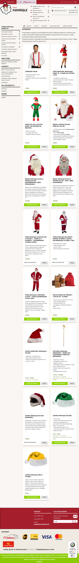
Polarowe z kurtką (7, 32)
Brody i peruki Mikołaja (8, 70)
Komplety (4, 88)
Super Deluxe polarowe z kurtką (8, 39)
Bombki (3, 97)
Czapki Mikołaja (5, 76)
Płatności (44, 26)
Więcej (44, 92)
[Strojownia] (26, 2)
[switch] (73, 556)
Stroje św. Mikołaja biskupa (9, 49)
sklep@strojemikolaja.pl (60, 10)
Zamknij (39, 561)
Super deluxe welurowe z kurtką (8, 43)
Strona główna (13, 8)
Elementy (4, 91)
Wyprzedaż (4, 82)
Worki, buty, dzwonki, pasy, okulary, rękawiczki (9, 73)
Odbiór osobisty (67, 26)
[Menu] (76, 542)
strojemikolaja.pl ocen (45, 549)
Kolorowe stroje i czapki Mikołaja (8, 52)
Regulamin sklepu (55, 26)
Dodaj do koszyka (32, 92)
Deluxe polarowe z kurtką (9, 36)
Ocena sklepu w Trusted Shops (15, 549)
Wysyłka (36, 26)
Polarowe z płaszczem (7, 47)
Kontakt (28, 26)
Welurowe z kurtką (7, 34)
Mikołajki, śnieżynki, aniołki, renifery (9, 62)
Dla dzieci (4, 55)
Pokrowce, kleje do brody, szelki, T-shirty (9, 79)
